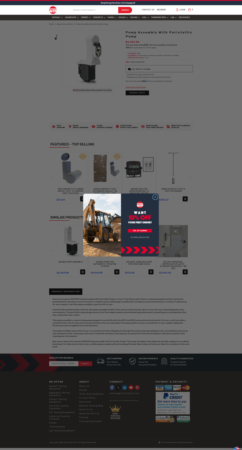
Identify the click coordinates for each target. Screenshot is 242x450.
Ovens (111, 17)
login (182, 10)
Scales (122, 17)
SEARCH (125, 10)
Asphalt (56, 17)
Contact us (148, 10)
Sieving (134, 17)
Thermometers (158, 17)
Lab (172, 17)
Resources (184, 17)
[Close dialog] (155, 197)
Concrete (98, 17)
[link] (140, 237)
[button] (140, 231)
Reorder (161, 10)
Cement (84, 17)
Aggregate (70, 17)
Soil (144, 17)
